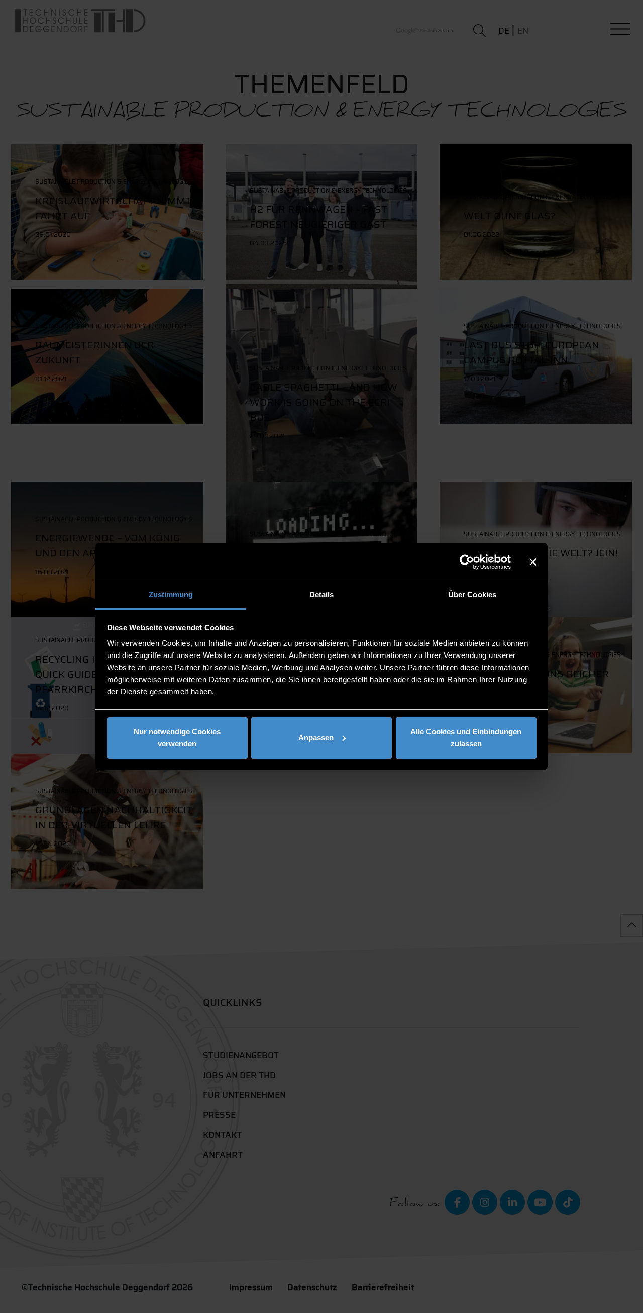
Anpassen (316, 737)
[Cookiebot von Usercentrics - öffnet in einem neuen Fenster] (467, 562)
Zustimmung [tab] (171, 594)
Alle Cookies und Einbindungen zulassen (465, 737)
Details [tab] (321, 594)
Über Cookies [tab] (472, 594)
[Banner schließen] (533, 562)
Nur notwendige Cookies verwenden (177, 737)
